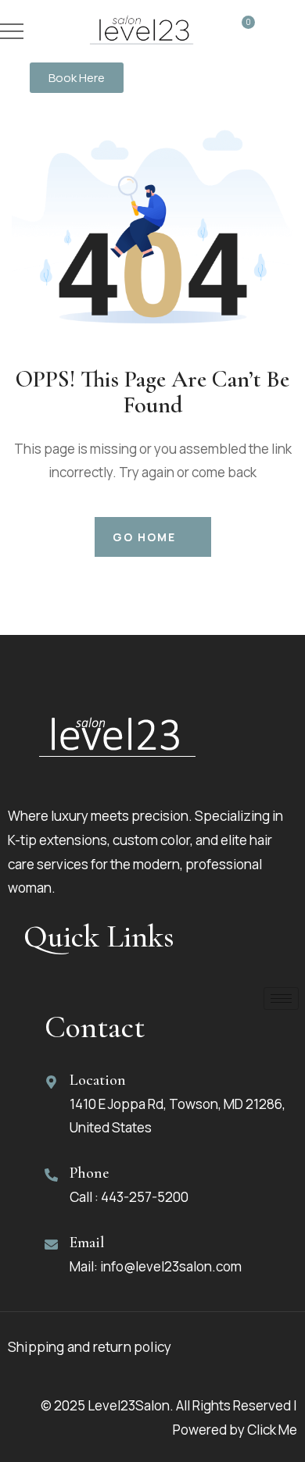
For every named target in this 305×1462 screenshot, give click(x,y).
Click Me (272, 1430)
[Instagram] (92, 1280)
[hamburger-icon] (281, 998)
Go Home (144, 537)
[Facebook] (64, 1280)
